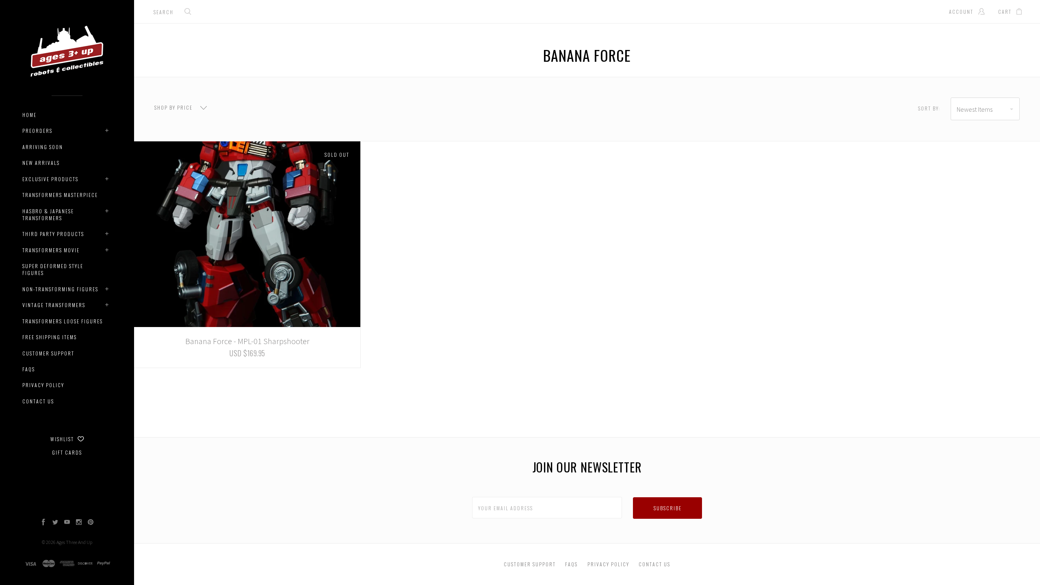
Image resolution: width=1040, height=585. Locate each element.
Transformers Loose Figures (62, 321)
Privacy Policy (43, 384)
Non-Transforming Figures (60, 289)
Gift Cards (67, 452)
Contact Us (38, 401)
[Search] (188, 12)
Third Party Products (53, 233)
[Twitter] (55, 523)
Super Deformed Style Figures (52, 269)
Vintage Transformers (53, 304)
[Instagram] (79, 523)
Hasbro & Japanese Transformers (48, 214)
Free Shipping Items (49, 337)
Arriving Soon (42, 146)
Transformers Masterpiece (60, 194)
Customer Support (48, 353)
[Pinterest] (90, 523)
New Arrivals (41, 162)
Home (29, 114)
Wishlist (63, 439)
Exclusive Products (50, 179)
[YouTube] (67, 523)
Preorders (37, 130)
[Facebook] (43, 523)
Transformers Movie (51, 250)
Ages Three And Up (74, 542)
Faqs (28, 369)
